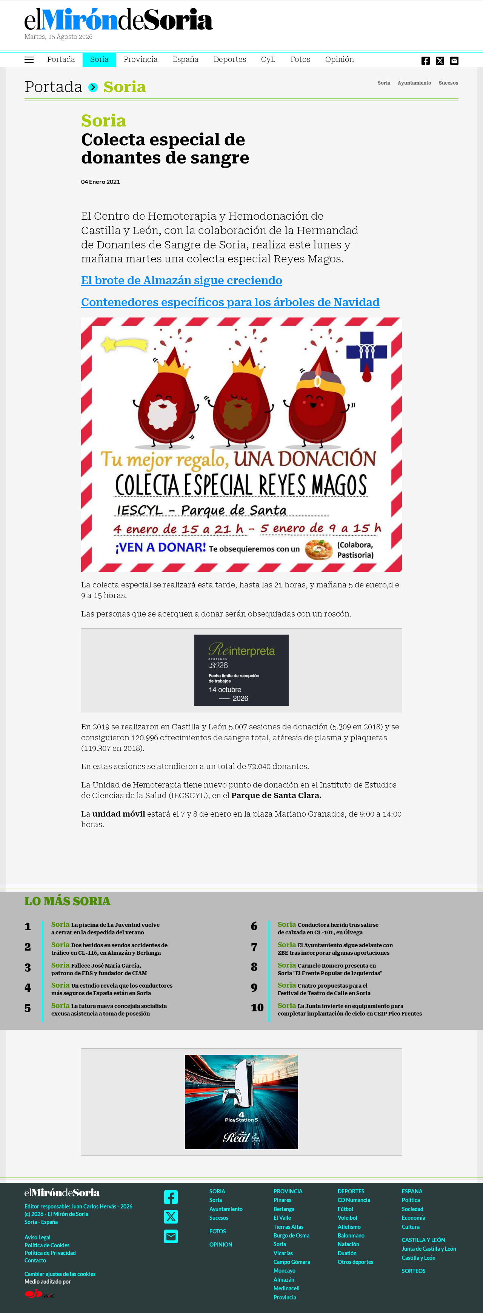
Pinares (282, 1200)
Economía (413, 1217)
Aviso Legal (38, 1237)
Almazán (284, 1279)
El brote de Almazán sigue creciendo (181, 280)
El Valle (282, 1217)
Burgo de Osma (291, 1235)
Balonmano (351, 1235)
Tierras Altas (288, 1227)
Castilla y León (423, 1240)
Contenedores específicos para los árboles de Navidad (230, 302)
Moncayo (284, 1270)
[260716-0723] (241, 1101)
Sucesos (448, 83)
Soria (99, 59)
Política (411, 1200)
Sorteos (414, 1271)
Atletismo (349, 1227)
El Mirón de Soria (119, 20)
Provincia (141, 59)
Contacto (35, 1260)
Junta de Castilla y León (429, 1248)
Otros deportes (355, 1262)
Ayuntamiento (414, 83)
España (185, 59)
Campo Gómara (292, 1262)
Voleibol (347, 1217)
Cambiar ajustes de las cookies (60, 1274)
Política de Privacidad (50, 1253)
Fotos (300, 59)
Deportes (230, 59)
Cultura (411, 1227)
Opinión (339, 59)
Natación (348, 1244)
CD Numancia (354, 1200)
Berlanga (284, 1209)
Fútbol (345, 1209)
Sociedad (412, 1209)
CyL (268, 59)
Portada (61, 59)
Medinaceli (287, 1288)
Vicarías (283, 1253)
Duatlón (347, 1253)
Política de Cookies (47, 1245)
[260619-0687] (241, 669)
